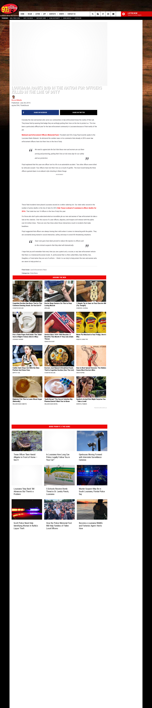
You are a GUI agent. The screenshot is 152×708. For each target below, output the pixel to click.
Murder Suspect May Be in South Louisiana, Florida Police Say (92, 491)
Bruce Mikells (17, 100)
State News (34, 273)
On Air (30, 14)
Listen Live (78, 18)
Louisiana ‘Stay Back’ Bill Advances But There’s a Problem (24, 491)
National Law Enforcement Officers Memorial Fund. (40, 135)
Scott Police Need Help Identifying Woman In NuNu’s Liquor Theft (26, 526)
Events (61, 14)
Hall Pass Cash (15, 18)
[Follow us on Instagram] (108, 14)
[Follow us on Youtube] (113, 14)
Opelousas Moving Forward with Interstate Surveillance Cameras (90, 457)
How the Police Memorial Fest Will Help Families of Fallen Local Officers (59, 526)
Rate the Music (28, 18)
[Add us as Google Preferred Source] (97, 14)
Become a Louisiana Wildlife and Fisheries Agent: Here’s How (91, 526)
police (45, 270)
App (44, 14)
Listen (37, 14)
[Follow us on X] (118, 14)
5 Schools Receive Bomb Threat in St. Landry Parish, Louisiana (57, 491)
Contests (52, 14)
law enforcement (36, 270)
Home (22, 14)
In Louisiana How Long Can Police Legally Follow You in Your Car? (58, 457)
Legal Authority (54, 18)
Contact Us (71, 14)
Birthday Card (41, 18)
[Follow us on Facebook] (102, 14)
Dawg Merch (67, 18)
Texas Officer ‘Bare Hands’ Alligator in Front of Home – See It (25, 457)
